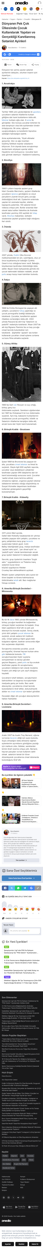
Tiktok (31, 1160)
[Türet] (31, 9)
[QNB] (24, 9)
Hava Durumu (6, 1076)
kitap (35, 213)
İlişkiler (19, 19)
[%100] (18, 9)
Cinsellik (27, 19)
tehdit (16, 580)
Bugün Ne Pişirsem (21, 1164)
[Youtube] (18, 1197)
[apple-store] (8, 1207)
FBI (24, 654)
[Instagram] (4, 1197)
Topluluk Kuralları (8, 1185)
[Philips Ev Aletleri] (5, 9)
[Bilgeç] (37, 9)
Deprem (14, 1156)
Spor (6, 947)
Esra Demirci (17, 48)
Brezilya (10, 216)
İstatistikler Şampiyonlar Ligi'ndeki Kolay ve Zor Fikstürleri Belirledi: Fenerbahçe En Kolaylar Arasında (21, 971)
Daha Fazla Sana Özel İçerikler (20, 878)
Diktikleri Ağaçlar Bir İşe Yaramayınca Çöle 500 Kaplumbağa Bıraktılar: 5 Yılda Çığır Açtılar (22, 981)
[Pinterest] (23, 1197)
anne (29, 120)
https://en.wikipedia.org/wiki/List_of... (18, 78)
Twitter (5, 1156)
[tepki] (4, 909)
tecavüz (29, 541)
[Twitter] (13, 1197)
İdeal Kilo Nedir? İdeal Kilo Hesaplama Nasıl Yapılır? (19, 1123)
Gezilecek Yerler (8, 1168)
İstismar (5, 120)
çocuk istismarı (24, 633)
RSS (21, 1187)
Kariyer (22, 1176)
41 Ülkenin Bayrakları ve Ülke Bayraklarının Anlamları (20, 1137)
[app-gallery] (33, 1207)
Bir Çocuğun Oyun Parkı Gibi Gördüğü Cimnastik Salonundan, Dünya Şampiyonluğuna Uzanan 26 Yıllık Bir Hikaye (20, 1028)
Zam (22, 1156)
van (15, 405)
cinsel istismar (21, 464)
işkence (14, 194)
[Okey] (12, 9)
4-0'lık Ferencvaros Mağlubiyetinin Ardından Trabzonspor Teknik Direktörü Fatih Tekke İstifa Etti (22, 961)
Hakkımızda (6, 1176)
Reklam (4, 1187)
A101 (23, 1160)
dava (12, 619)
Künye (22, 1185)
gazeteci (36, 112)
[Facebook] (9, 1197)
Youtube (30, 1156)
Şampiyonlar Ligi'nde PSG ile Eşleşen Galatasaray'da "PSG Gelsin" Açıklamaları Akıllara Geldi (20, 951)
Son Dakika (6, 1164)
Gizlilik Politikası (7, 1182)
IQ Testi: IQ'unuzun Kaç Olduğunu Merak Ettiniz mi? (20, 1146)
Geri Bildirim (6, 1179)
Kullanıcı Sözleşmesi (27, 1179)
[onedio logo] (20, 1220)
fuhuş (21, 311)
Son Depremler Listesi (9, 1080)
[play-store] (20, 1207)
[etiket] (4, 779)
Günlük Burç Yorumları (11, 1160)
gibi (3, 654)
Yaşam (12, 19)
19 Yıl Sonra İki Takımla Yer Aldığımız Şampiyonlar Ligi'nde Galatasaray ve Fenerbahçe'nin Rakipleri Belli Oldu (20, 1061)
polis (4, 274)
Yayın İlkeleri (24, 1182)
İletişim (4, 1190)
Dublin (16, 255)
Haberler (5, 19)
